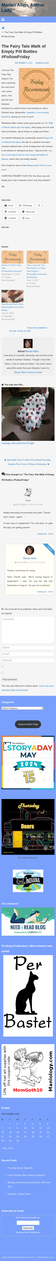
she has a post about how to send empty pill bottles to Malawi (26, 154)
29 (10, 1140)
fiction (12, 331)
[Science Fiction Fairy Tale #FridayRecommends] (12, 257)
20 (48, 1132)
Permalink (42, 534)
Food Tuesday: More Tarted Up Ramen (26, 1175)
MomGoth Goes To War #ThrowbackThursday (29, 460)
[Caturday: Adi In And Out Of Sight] (28, 414)
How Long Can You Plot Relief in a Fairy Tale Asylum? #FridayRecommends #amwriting (37, 271)
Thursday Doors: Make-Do (20, 1168)
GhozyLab (50, 1257)
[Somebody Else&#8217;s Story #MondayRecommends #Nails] (12, 296)
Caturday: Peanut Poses (19, 1194)
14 (2, 1132)
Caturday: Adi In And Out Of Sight (17, 443)
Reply (51, 534)
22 (10, 1136)
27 (48, 1136)
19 (40, 1132)
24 (25, 1136)
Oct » (11, 1148)
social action (24, 331)
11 (33, 1128)
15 (10, 1132)
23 (18, 1136)
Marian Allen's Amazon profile (28, 372)
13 (48, 1128)
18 (33, 1132)
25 (33, 1136)
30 (18, 1140)
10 (25, 1128)
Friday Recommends (37, 328)
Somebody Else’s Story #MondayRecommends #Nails (12, 307)
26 (40, 1136)
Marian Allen (42, 63)
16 (18, 1132)
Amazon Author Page (28, 724)
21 (2, 1136)
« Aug (4, 1148)
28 (2, 1140)
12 (40, 1128)
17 (25, 1132)
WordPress (31, 1257)
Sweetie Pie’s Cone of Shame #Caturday (27, 464)
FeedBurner (34, 1232)
